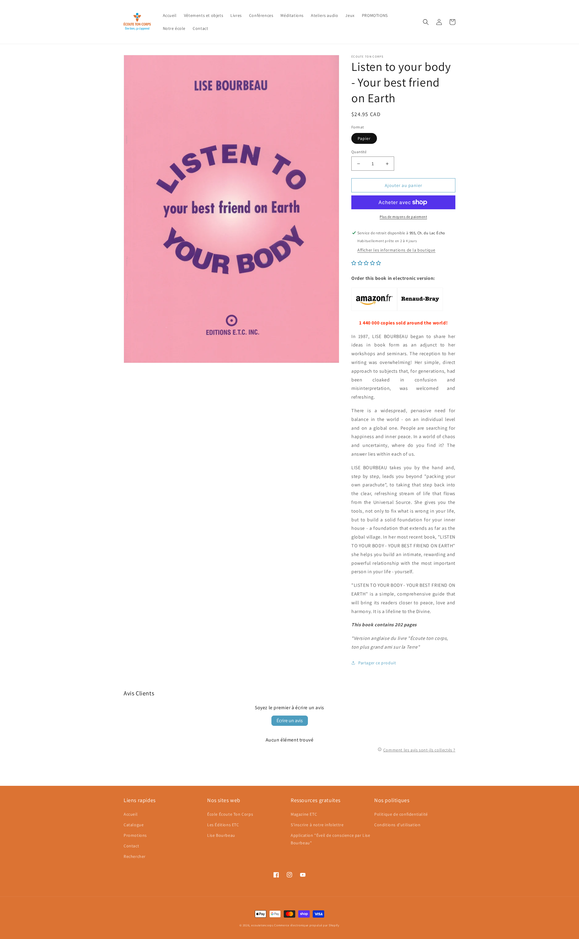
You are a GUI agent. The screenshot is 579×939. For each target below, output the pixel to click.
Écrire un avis (290, 720)
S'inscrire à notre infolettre (317, 824)
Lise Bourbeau (221, 835)
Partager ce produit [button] (377, 663)
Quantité (358, 151)
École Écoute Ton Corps (230, 814)
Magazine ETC (304, 814)
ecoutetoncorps (262, 925)
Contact (131, 846)
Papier (364, 138)
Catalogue (134, 824)
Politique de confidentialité (401, 814)
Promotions (135, 835)
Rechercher (135, 856)
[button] (425, 22)
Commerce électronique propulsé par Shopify (306, 925)
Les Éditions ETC (223, 824)
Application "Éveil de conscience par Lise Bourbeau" (330, 839)
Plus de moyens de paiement (403, 216)
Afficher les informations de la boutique (396, 250)
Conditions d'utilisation (397, 824)
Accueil (131, 814)
